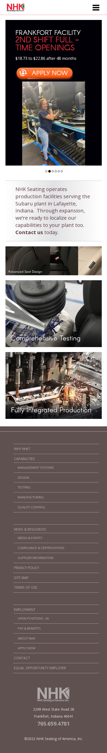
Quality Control (31, 507)
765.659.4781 (53, 723)
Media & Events (30, 538)
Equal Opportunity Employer (40, 668)
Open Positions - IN (33, 618)
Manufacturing (31, 497)
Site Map (21, 577)
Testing (24, 487)
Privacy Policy (26, 567)
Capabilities (24, 459)
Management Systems (36, 467)
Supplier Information (36, 558)
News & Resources (30, 529)
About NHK (26, 638)
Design (23, 477)
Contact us (29, 232)
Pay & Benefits (29, 628)
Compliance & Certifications (41, 548)
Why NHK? (22, 449)
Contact (22, 658)
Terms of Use (25, 587)
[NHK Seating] (15, 10)
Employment (25, 609)
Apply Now (26, 648)
